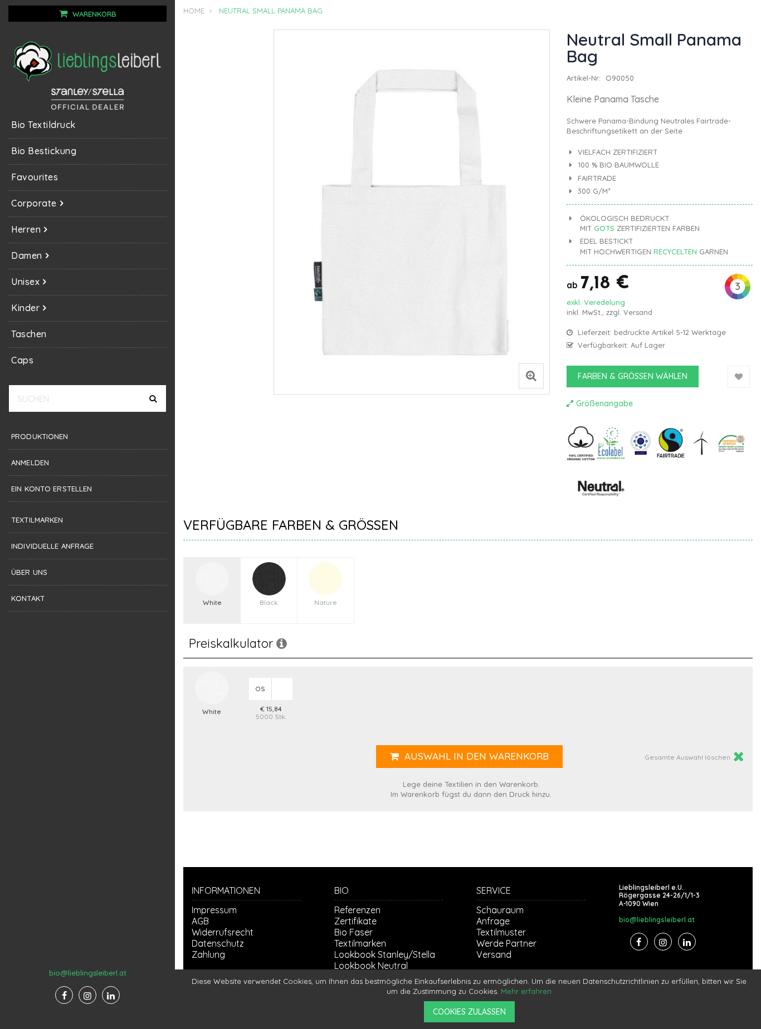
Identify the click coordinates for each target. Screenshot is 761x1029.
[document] (470, 999)
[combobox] (87, 398)
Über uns (29, 572)
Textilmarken (37, 519)
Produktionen (40, 436)
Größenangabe (604, 403)
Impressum (214, 909)
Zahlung (208, 954)
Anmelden (30, 462)
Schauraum (500, 909)
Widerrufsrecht (222, 932)
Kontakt (28, 598)
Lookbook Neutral (371, 965)
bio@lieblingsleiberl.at (87, 972)
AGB (200, 921)
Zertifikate (355, 921)
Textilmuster (501, 932)
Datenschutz (218, 943)
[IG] (87, 995)
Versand (637, 312)
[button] (531, 378)
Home (193, 10)
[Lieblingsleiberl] (87, 60)
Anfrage (493, 921)
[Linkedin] (111, 995)
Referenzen (357, 909)
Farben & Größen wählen (632, 376)
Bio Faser (353, 932)
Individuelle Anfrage (52, 545)
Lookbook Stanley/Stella (384, 954)
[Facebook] (64, 995)
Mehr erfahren (526, 991)
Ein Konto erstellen (51, 488)
